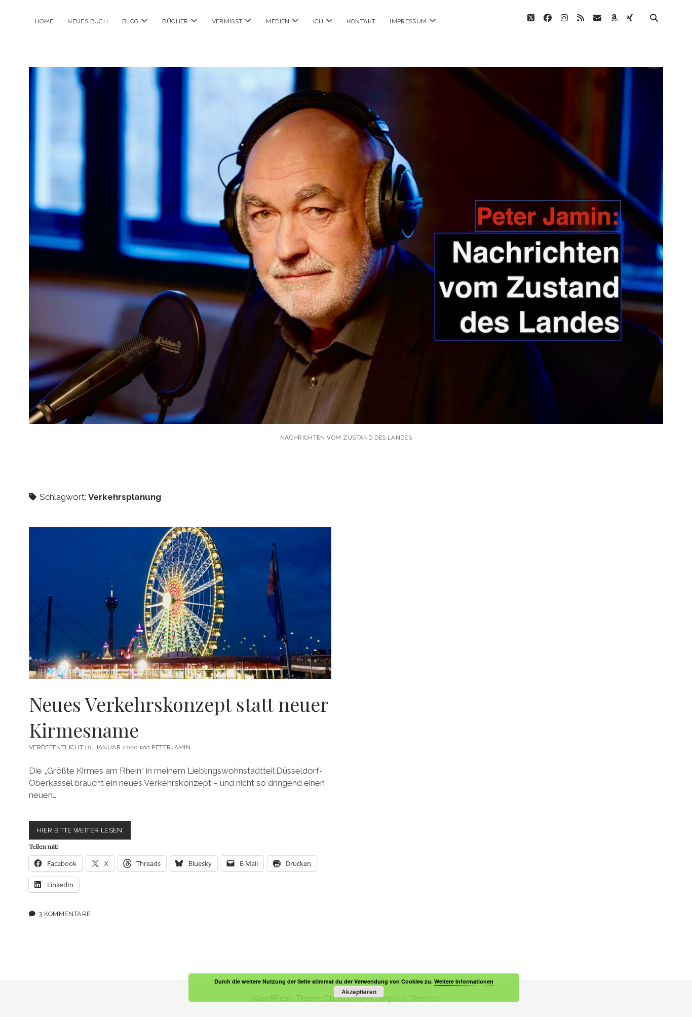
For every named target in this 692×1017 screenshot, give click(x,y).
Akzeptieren (358, 991)
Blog (130, 21)
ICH (318, 21)
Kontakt (361, 21)
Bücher (175, 21)
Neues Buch (87, 21)
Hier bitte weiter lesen (84, 833)
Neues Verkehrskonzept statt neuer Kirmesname (180, 603)
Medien (277, 21)
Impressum (408, 21)
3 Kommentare (65, 914)
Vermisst (227, 21)
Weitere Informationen (463, 981)
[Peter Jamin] (346, 409)
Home (44, 21)
